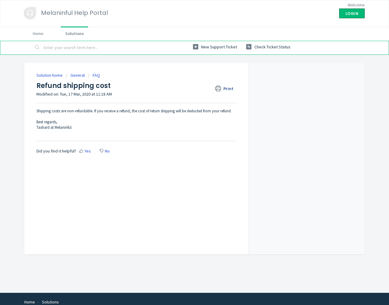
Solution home (50, 75)
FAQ (96, 75)
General (78, 75)
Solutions (74, 33)
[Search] (37, 48)
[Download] (183, 72)
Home (38, 33)
